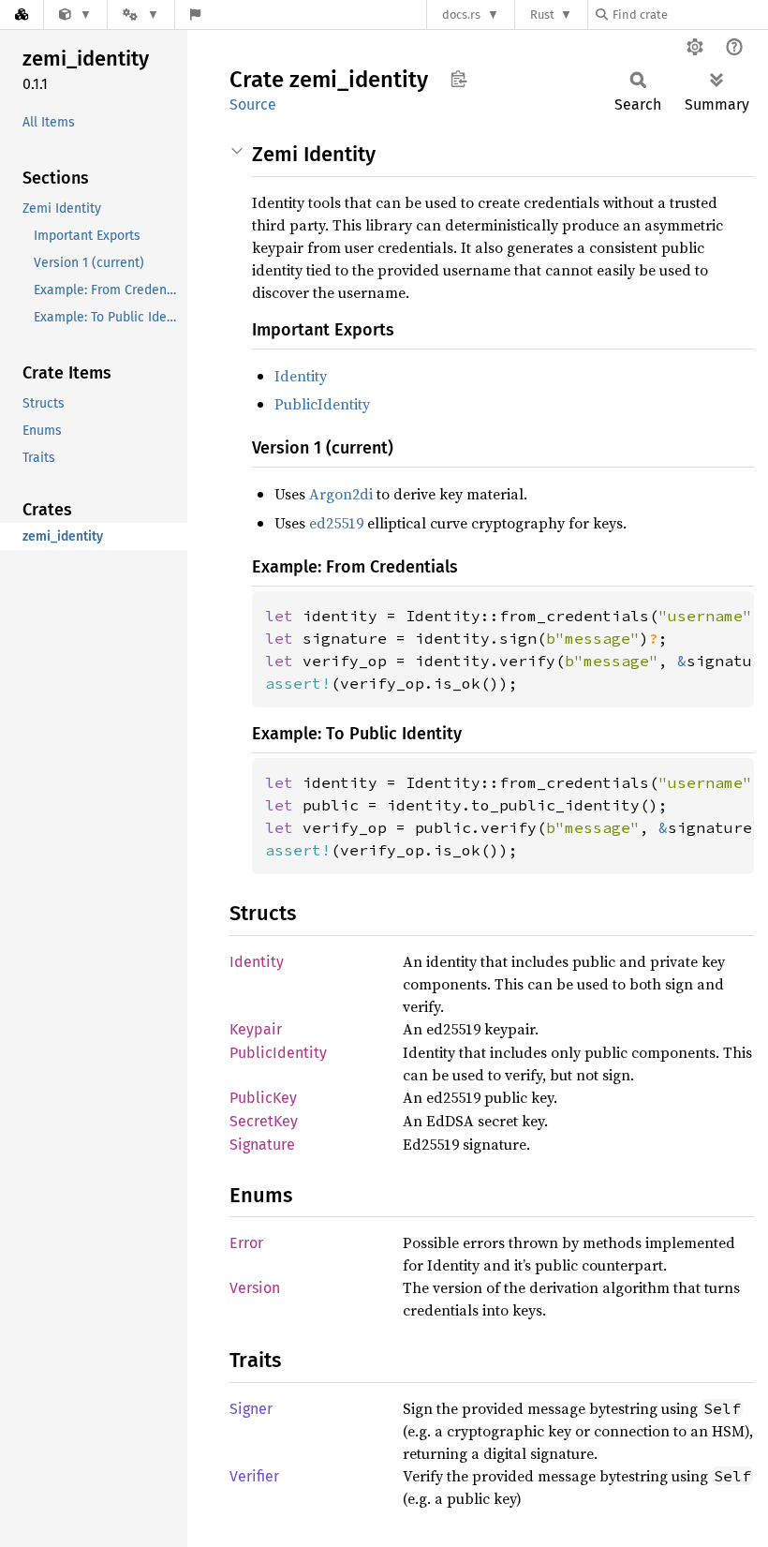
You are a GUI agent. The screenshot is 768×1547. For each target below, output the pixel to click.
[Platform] (140, 14)
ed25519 (336, 523)
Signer (251, 1409)
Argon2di (341, 493)
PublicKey (263, 1098)
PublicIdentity (322, 404)
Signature (262, 1144)
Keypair (255, 1029)
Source (252, 104)
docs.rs (461, 14)
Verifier (254, 1476)
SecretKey (263, 1121)
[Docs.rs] (21, 14)
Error (246, 1243)
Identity (300, 375)
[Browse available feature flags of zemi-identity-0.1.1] (195, 14)
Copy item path (458, 79)
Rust (542, 14)
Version (254, 1288)
